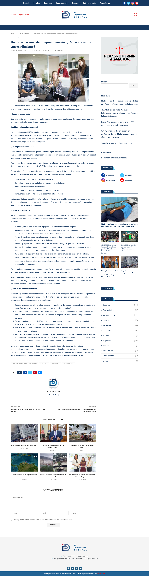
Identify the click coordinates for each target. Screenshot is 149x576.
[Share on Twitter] (30, 372)
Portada (26, 3)
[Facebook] (124, 3)
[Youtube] (136, 3)
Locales (36, 3)
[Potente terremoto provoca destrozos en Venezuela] (53, 462)
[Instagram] (132, 3)
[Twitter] (128, 3)
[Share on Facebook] (25, 372)
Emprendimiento (68, 363)
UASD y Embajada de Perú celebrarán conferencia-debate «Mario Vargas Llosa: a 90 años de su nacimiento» (119, 134)
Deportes (75, 3)
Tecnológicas (105, 3)
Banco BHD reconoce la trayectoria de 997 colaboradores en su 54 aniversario (128, 248)
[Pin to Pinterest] (35, 372)
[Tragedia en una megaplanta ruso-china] (24, 433)
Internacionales (62, 3)
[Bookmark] (35, 427)
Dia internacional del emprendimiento (24, 363)
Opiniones (120, 330)
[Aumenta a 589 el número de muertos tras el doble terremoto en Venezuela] (82, 433)
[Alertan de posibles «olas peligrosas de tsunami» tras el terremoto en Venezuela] (24, 462)
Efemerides (43, 363)
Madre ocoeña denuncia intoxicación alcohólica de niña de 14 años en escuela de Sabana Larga (119, 225)
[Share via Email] (40, 372)
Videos (120, 361)
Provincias (120, 336)
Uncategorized (120, 356)
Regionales (120, 341)
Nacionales (48, 3)
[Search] (135, 15)
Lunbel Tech (101, 573)
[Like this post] (20, 372)
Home (12, 33)
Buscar (104, 82)
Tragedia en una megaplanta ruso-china (24, 445)
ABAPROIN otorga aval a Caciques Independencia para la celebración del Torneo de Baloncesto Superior (119, 113)
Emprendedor (55, 363)
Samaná (120, 346)
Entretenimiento (89, 3)
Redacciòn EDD (23, 50)
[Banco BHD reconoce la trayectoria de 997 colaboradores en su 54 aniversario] (129, 236)
